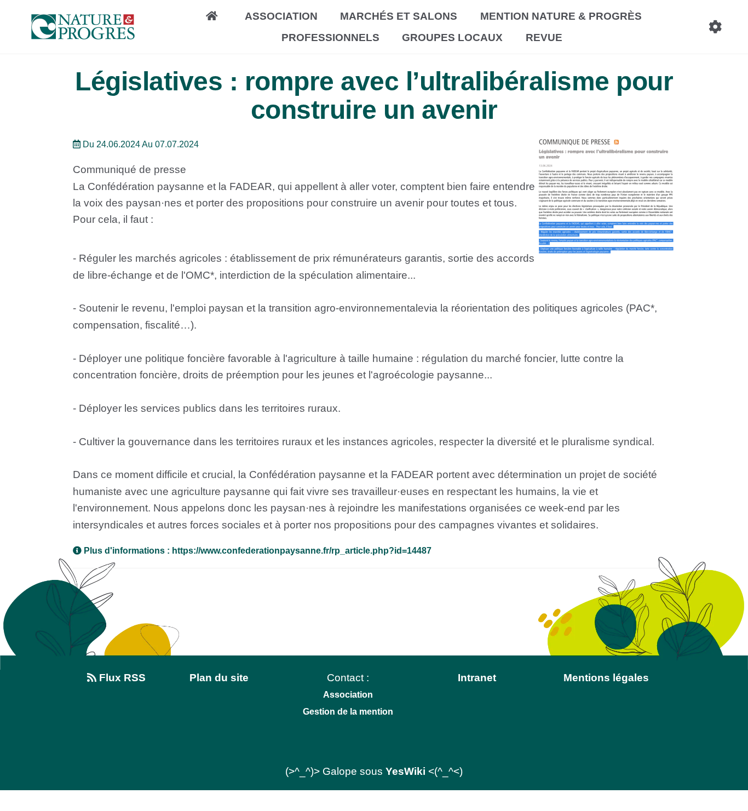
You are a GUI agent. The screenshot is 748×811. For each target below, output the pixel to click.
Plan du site (219, 677)
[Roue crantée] (715, 27)
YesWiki (405, 771)
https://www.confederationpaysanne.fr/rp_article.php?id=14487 (301, 550)
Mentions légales (606, 677)
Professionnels (330, 37)
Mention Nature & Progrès (561, 16)
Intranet (477, 677)
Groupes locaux (452, 37)
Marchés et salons (398, 16)
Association (281, 16)
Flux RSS (121, 677)
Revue (544, 37)
